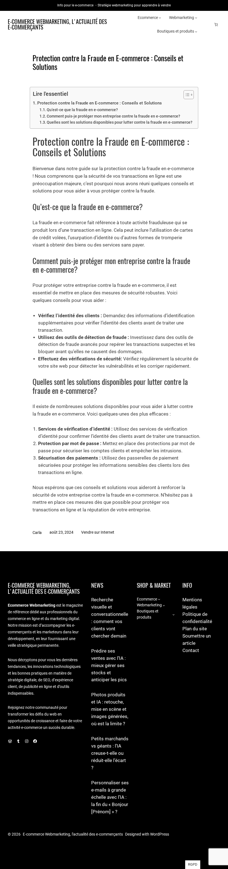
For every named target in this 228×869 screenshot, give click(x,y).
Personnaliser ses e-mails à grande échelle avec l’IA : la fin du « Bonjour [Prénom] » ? (110, 797)
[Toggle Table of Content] (185, 94)
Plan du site (194, 628)
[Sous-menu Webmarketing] (196, 17)
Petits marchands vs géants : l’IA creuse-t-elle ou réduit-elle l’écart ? (109, 753)
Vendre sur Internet (97, 532)
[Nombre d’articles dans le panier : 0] (216, 24)
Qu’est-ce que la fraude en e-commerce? (82, 110)
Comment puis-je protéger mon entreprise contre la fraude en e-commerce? (113, 116)
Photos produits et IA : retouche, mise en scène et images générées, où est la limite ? (109, 709)
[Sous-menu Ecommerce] (160, 17)
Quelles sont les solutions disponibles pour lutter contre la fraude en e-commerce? (119, 122)
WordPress (159, 834)
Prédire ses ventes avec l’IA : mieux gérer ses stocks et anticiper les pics (109, 665)
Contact (190, 650)
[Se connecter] (207, 24)
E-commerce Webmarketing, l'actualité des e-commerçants (57, 24)
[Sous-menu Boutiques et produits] (196, 31)
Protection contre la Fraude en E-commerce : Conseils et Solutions (99, 103)
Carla (37, 532)
